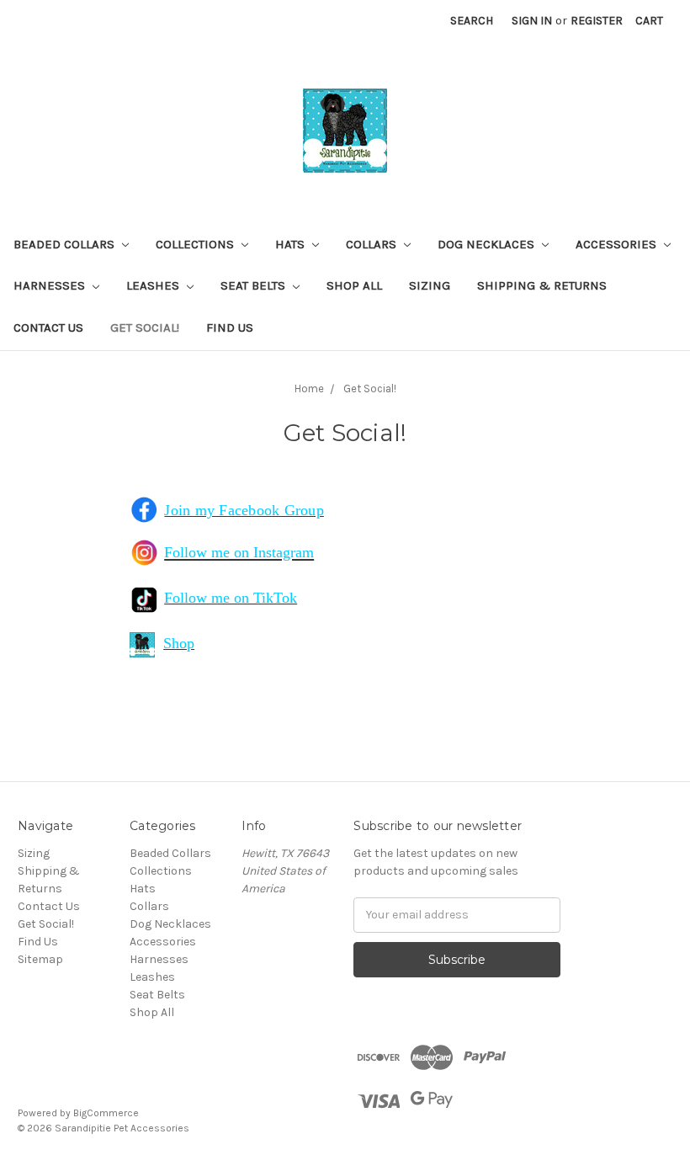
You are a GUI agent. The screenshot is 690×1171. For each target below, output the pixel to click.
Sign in (532, 20)
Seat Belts (254, 285)
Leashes (154, 285)
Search (471, 20)
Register (597, 20)
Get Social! (144, 327)
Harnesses (50, 285)
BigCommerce (106, 1113)
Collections (196, 244)
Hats (291, 244)
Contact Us (48, 327)
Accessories (618, 244)
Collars (373, 244)
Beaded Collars (65, 244)
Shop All (354, 285)
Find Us (229, 327)
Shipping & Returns (542, 285)
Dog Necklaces (488, 244)
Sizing (429, 285)
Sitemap (40, 959)
